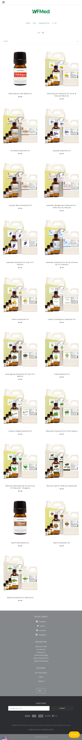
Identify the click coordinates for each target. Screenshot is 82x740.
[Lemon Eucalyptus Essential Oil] (61, 294)
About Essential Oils (41, 658)
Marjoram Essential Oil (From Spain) (62, 431)
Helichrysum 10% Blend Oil (20, 94)
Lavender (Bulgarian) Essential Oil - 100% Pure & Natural (61, 206)
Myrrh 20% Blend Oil (20, 543)
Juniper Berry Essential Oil (20, 205)
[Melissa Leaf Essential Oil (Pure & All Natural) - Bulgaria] (20, 461)
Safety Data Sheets (41, 661)
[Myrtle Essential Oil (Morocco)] (20, 572)
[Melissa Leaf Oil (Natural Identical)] (61, 461)
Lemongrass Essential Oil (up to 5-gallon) (20, 375)
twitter (42, 626)
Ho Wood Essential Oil (20, 151)
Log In (41, 677)
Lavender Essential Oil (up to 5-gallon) (20, 263)
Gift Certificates (41, 673)
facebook (42, 622)
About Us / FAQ (41, 646)
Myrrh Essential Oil (61, 543)
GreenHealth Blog (41, 655)
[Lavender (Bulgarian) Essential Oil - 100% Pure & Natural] (61, 180)
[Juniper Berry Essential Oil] (20, 180)
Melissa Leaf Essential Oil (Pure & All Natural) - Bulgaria (20, 487)
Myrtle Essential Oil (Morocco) (20, 598)
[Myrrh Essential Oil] (61, 518)
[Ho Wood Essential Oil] (20, 125)
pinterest (42, 630)
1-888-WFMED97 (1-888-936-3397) (41, 729)
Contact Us (41, 652)
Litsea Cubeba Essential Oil (20, 431)
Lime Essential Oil (62, 374)
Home (28, 23)
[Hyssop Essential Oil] (61, 125)
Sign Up (41, 681)
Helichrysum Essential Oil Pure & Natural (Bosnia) (61, 95)
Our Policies (41, 649)
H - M (54, 23)
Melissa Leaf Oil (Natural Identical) (62, 486)
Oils (34, 23)
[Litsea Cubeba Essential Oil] (20, 406)
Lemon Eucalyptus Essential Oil (62, 319)
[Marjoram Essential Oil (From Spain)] (61, 406)
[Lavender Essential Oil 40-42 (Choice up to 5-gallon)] (61, 237)
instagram (42, 635)
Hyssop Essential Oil (62, 151)
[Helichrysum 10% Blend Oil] (20, 68)
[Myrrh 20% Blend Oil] (20, 518)
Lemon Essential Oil (20, 319)
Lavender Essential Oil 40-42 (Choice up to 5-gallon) (62, 263)
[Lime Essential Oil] (61, 349)
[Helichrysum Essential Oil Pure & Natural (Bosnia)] (61, 68)
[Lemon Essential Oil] (20, 294)
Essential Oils (44, 23)
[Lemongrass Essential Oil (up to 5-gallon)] (20, 349)
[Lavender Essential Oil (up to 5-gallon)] (20, 237)
